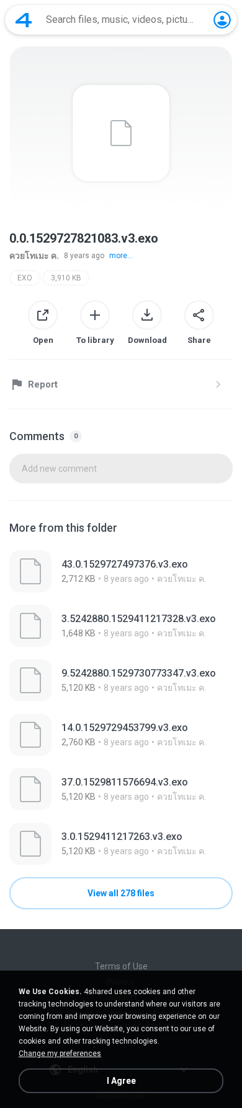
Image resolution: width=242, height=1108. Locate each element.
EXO (24, 278)
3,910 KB (66, 278)
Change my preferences (60, 1053)
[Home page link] (23, 20)
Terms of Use (121, 966)
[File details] (121, 571)
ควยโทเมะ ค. (34, 256)
